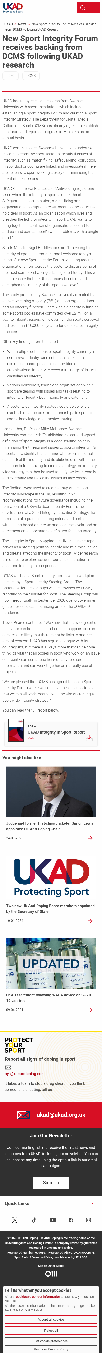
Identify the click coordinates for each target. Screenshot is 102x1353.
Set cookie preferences (51, 1341)
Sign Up (51, 1182)
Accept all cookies (51, 1319)
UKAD (8, 24)
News (22, 24)
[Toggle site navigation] (94, 7)
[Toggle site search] (82, 7)
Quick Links (17, 1203)
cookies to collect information (38, 1296)
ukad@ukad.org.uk (61, 1115)
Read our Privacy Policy (51, 1349)
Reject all (51, 1330)
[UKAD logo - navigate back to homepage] (13, 8)
